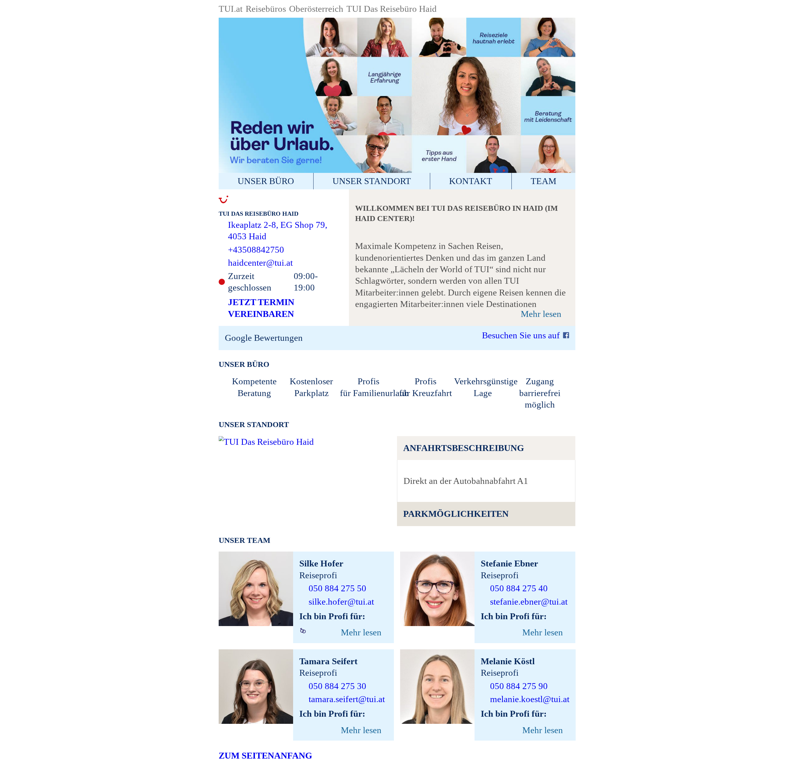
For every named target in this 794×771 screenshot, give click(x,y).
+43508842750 (256, 250)
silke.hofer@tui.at (341, 601)
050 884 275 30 (337, 686)
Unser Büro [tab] (266, 181)
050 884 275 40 (519, 588)
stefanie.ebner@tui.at (529, 601)
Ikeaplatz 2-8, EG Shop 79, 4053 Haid (277, 230)
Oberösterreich (316, 9)
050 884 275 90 (519, 686)
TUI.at (231, 9)
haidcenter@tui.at (260, 263)
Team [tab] (543, 181)
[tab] (486, 448)
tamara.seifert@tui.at (347, 699)
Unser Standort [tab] (371, 181)
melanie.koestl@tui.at (529, 699)
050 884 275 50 (337, 588)
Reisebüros (266, 9)
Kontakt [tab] (470, 181)
